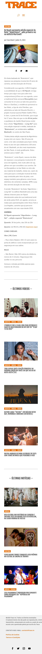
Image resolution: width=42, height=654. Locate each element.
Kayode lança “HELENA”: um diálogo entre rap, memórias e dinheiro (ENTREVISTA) (20, 413)
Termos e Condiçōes (13, 637)
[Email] (26, 70)
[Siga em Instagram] (23, 648)
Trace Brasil (10, 40)
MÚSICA (14, 322)
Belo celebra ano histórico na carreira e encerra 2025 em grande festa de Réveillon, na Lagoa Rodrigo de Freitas (20, 517)
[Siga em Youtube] (29, 648)
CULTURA (7, 26)
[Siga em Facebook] (12, 648)
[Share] (15, 70)
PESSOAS (13, 589)
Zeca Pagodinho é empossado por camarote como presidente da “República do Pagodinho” (20, 595)
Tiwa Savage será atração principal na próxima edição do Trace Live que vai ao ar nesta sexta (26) (19, 371)
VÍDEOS (19, 322)
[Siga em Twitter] (18, 648)
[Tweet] (21, 70)
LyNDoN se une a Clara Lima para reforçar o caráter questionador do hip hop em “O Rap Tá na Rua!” (20, 327)
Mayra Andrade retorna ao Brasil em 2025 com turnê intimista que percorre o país (20, 454)
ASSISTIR (7, 322)
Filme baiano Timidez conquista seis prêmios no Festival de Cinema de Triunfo (20, 556)
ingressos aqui (31, 227)
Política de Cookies (12, 635)
